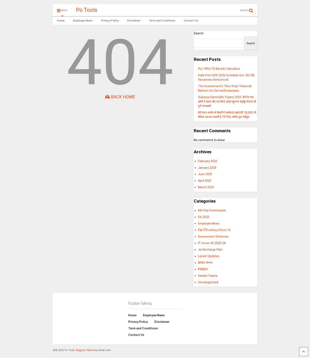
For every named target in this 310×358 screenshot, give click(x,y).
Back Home (122, 96)
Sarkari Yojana (207, 275)
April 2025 (204, 180)
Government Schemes (213, 236)
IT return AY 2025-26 (212, 243)
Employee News (83, 20)
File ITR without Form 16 (214, 230)
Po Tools (86, 10)
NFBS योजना (205, 262)
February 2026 (207, 161)
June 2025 (205, 174)
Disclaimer (133, 20)
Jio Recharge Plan (210, 249)
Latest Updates (208, 256)
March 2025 (206, 187)
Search (199, 33)
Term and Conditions (162, 20)
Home (61, 20)
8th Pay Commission (212, 210)
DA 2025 (203, 217)
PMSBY (203, 269)
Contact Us (191, 20)
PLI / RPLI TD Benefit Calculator (219, 68)
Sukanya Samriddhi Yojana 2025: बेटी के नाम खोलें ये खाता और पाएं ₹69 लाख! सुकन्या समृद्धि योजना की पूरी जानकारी (227, 101)
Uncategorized (208, 282)
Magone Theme (85, 350)
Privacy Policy (110, 20)
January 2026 (207, 167)
